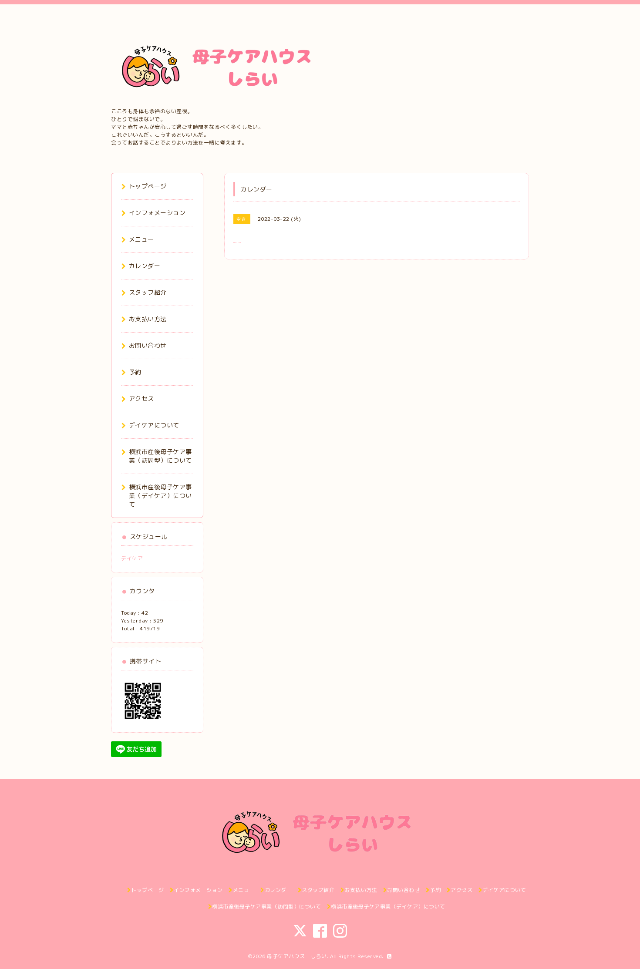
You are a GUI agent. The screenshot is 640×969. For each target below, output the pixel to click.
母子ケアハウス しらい (297, 956)
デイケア (132, 558)
